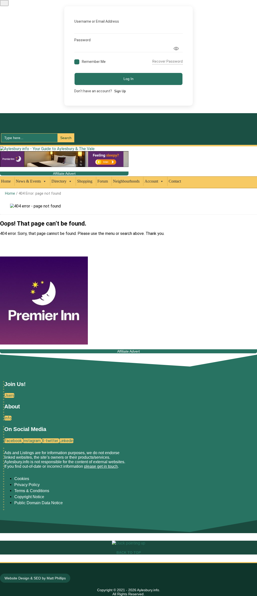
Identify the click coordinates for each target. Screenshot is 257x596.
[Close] (4, 3)
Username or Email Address (96, 21)
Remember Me (94, 62)
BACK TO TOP (128, 552)
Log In (128, 79)
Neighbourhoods (126, 181)
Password (82, 40)
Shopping (84, 181)
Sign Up (120, 91)
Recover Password (167, 61)
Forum (102, 181)
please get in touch (101, 466)
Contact (175, 181)
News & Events (28, 181)
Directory (59, 181)
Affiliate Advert (64, 174)
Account (151, 181)
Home (6, 181)
